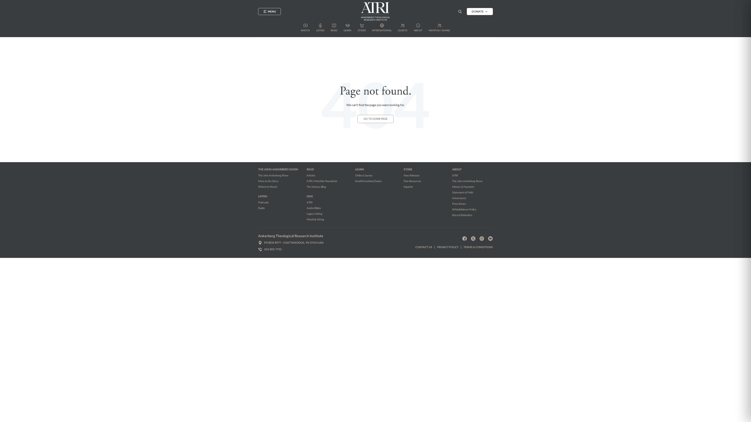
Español (408, 187)
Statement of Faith (462, 192)
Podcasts (263, 202)
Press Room (459, 204)
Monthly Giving (315, 219)
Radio (261, 208)
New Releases (412, 175)
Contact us (423, 247)
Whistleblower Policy (464, 209)
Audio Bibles (314, 208)
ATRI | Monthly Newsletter (322, 181)
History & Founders (463, 187)
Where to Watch (267, 187)
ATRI (310, 202)
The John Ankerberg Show (273, 175)
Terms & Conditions (478, 247)
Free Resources (412, 181)
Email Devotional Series (368, 181)
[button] (460, 11)
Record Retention (462, 215)
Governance (459, 198)
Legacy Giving (314, 214)
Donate (478, 11)
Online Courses (363, 175)
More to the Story (268, 181)
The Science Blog (316, 187)
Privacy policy (448, 247)
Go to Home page (375, 118)
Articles (311, 175)
